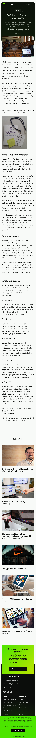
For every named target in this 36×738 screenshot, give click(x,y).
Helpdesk (7, 687)
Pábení (17, 159)
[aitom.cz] (9, 4)
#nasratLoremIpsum (24, 210)
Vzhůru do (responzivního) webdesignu (13, 502)
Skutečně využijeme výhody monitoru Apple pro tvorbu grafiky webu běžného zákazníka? (17, 536)
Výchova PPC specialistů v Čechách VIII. (17, 600)
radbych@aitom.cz (11, 684)
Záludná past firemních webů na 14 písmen (17, 632)
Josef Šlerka (6, 240)
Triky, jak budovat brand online (15, 568)
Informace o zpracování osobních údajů (12, 726)
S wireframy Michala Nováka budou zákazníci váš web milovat (17, 470)
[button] (18, 10)
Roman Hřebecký (8, 159)
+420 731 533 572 (10, 680)
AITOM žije (18, 33)
